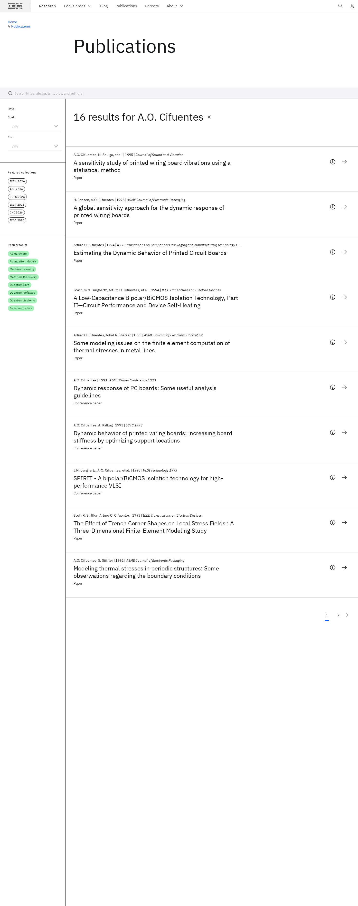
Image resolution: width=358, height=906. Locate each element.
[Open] (56, 126)
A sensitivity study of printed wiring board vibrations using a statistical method (152, 166)
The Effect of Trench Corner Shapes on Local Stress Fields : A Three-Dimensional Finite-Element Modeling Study (154, 527)
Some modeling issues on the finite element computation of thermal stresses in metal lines (152, 346)
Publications (21, 26)
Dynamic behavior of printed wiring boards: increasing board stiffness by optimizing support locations (153, 436)
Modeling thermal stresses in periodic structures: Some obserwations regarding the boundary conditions (146, 572)
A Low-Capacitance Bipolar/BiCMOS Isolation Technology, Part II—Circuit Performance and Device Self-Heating (156, 301)
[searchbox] (179, 93)
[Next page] (347, 615)
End (10, 137)
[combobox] (35, 126)
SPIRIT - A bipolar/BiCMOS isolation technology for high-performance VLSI (148, 481)
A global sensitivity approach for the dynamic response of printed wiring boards (149, 211)
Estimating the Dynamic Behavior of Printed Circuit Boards (150, 252)
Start (11, 117)
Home (12, 22)
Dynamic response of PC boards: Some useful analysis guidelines (145, 391)
